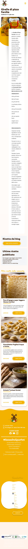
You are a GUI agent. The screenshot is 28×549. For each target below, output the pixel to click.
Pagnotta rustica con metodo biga (10, 263)
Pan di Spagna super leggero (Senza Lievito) (14, 301)
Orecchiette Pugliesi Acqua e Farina (13, 345)
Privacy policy (19, 452)
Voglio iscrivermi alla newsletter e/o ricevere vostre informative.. (16, 507)
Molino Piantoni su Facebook (10, 433)
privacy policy (15, 501)
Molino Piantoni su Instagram (17, 433)
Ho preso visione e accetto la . (15, 497)
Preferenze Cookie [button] (9, 452)
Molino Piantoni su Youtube (14, 433)
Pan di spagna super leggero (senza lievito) (12, 258)
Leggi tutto (18, 313)
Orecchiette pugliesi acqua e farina (10, 259)
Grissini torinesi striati (7, 261)
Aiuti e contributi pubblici (10, 455)
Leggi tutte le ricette (12, 243)
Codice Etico (21, 455)
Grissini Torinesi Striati (12, 390)
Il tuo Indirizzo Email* (13, 487)
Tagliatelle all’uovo (7, 262)
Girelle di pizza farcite (10, 10)
